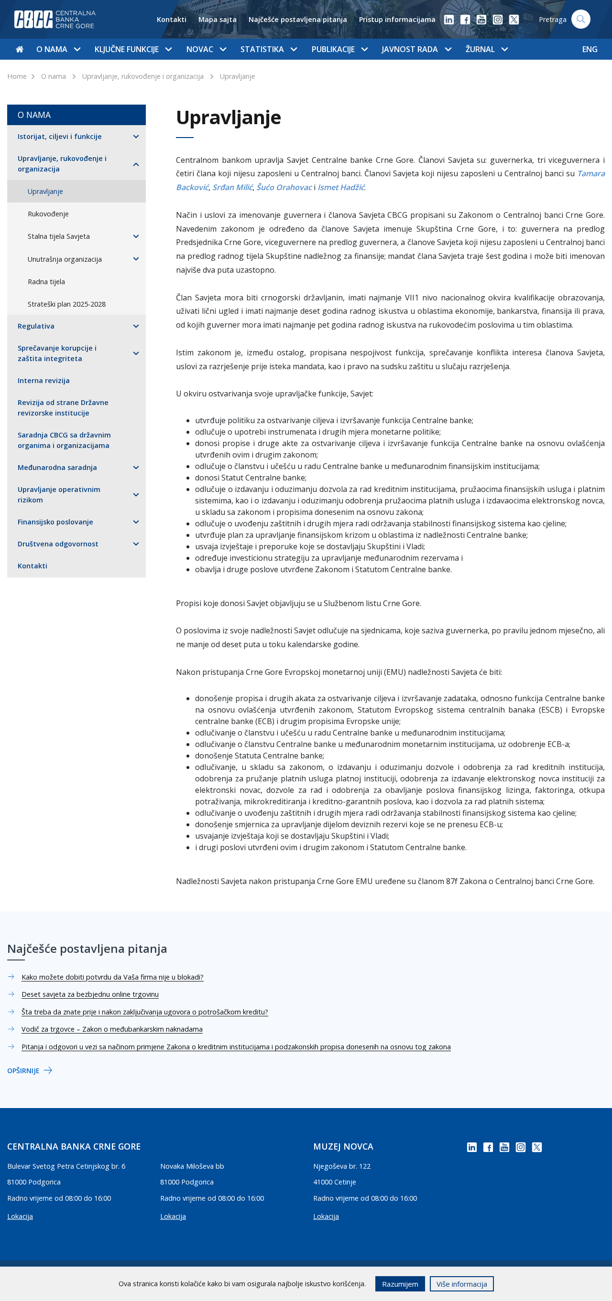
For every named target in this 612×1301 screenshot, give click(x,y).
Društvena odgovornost (58, 543)
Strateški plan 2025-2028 (67, 304)
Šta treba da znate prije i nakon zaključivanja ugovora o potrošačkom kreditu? (145, 1011)
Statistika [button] (262, 49)
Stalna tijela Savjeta (59, 236)
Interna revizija (44, 380)
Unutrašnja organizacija (65, 259)
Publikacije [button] (333, 49)
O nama (53, 76)
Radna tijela (46, 281)
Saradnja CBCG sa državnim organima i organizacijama (64, 440)
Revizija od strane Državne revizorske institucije (63, 407)
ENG (590, 49)
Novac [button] (199, 49)
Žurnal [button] (480, 49)
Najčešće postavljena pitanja (298, 19)
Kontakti (171, 19)
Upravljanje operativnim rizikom (59, 494)
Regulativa (36, 326)
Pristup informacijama (397, 19)
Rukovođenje (48, 213)
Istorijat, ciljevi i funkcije (60, 136)
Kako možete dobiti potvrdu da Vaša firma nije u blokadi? (113, 976)
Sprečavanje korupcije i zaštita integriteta (57, 353)
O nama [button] (51, 49)
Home (17, 76)
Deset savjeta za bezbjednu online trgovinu (90, 994)
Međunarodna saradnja (57, 467)
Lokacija (20, 1216)
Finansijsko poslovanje (55, 521)
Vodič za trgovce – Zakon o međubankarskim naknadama (112, 1029)
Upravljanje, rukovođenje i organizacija (143, 76)
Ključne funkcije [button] (127, 49)
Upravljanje (237, 76)
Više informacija (462, 1284)
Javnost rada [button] (410, 49)
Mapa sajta (217, 19)
